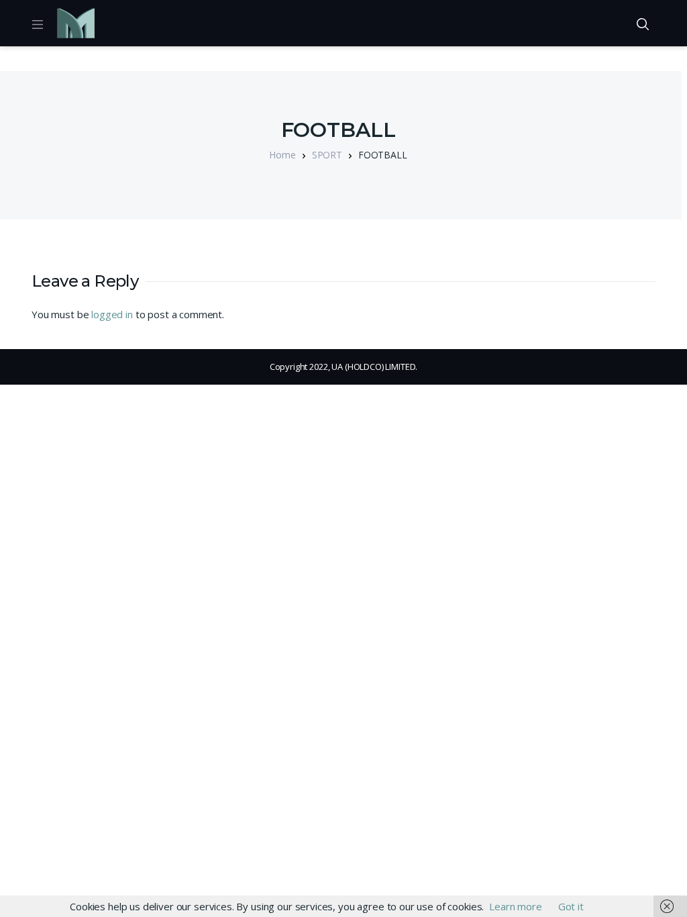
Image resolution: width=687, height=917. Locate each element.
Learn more (515, 906)
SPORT (327, 154)
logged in (112, 314)
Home (282, 154)
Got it (571, 906)
